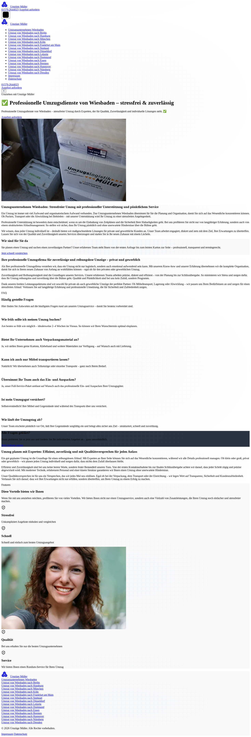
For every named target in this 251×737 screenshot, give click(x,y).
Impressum (14, 75)
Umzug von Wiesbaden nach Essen (27, 60)
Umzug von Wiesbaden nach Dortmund (29, 57)
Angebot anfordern (29, 9)
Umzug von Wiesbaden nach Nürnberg (29, 69)
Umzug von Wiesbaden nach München (29, 38)
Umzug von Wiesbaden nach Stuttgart (28, 48)
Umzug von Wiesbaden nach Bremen (28, 63)
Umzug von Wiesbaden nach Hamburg (29, 35)
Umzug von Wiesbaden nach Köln (26, 42)
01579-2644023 (10, 9)
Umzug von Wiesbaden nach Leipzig (28, 54)
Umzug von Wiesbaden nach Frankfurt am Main (34, 45)
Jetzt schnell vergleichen (14, 253)
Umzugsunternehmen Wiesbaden (26, 29)
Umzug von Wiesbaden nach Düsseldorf (30, 51)
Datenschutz (15, 78)
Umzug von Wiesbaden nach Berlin (27, 32)
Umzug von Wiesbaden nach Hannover (29, 66)
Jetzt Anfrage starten (12, 445)
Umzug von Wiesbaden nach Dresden (28, 72)
